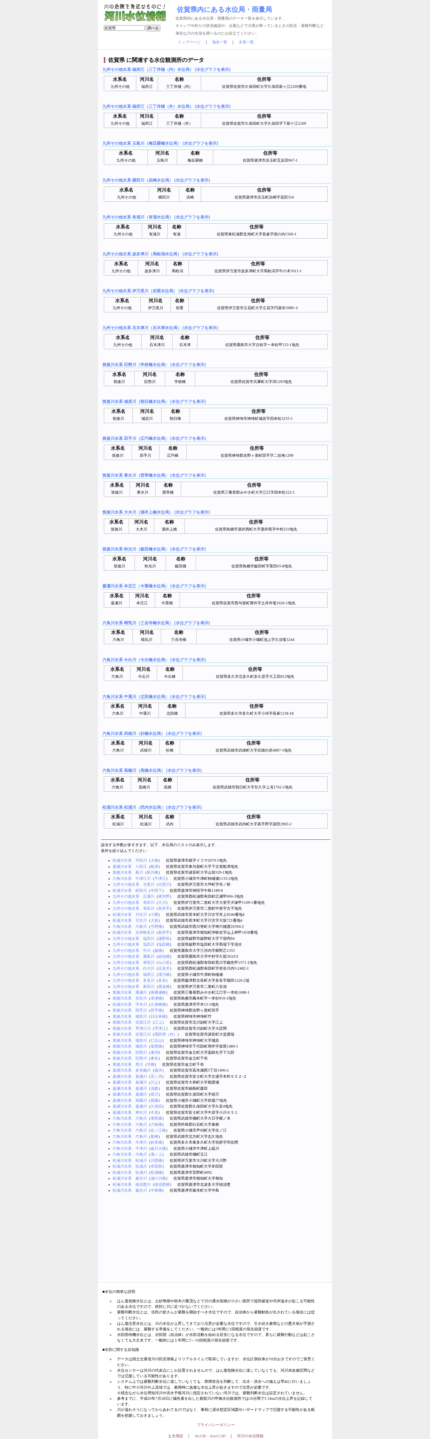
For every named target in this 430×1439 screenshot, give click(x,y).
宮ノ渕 (156, 1076)
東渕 (154, 1052)
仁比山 (156, 1040)
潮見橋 (156, 1118)
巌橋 (158, 951)
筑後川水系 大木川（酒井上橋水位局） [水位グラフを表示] (156, 512)
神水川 (141, 1113)
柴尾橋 (156, 1046)
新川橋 (152, 872)
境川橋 (164, 975)
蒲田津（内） (165, 1034)
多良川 (148, 980)
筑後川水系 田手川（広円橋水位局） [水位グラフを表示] (154, 438)
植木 (158, 1070)
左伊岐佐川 (144, 932)
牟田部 (156, 1166)
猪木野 (164, 896)
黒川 (139, 1064)
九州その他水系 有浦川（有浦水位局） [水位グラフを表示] (156, 217)
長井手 (164, 908)
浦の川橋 (158, 1178)
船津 (154, 867)
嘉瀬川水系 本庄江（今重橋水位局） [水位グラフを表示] (154, 586)
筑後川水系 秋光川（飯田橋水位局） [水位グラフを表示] (154, 549)
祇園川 (141, 1101)
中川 (147, 951)
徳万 (154, 1094)
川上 (154, 1082)
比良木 (164, 968)
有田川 (148, 903)
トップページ (189, 42)
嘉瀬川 (141, 1076)
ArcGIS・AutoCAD (210, 1436)
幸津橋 (156, 998)
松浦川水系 (122, 860)
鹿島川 (148, 956)
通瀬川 (141, 992)
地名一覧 (219, 42)
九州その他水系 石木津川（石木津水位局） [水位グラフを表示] (160, 327)
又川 (162, 903)
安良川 (141, 998)
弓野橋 (156, 927)
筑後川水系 (122, 872)
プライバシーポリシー (216, 1425)
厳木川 (141, 1178)
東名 (154, 1058)
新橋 (154, 1137)
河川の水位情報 (250, 1436)
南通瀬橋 (158, 992)
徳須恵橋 (162, 1185)
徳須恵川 (143, 1185)
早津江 (160, 1028)
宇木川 (141, 1004)
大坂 (154, 920)
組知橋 (164, 956)
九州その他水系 (126, 884)
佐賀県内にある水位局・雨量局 (224, 9)
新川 (139, 872)
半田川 (141, 860)
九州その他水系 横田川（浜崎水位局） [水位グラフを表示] (156, 180)
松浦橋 (156, 1173)
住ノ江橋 (158, 1130)
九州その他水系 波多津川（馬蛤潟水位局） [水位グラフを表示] (160, 253)
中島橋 (156, 1190)
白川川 (148, 968)
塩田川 (148, 939)
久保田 (156, 1106)
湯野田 (164, 939)
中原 (154, 1113)
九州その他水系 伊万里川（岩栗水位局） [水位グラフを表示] (158, 290)
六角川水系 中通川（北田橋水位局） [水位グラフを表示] (154, 696)
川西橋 (156, 1161)
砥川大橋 (158, 1149)
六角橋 (156, 1125)
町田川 (141, 891)
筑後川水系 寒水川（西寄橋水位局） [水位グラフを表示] (154, 475)
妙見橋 (156, 1142)
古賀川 (148, 884)
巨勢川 (141, 1052)
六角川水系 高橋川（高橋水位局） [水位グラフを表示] (152, 770)
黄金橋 (164, 987)
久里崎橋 (158, 1004)
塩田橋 (164, 944)
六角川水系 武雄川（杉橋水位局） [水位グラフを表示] (152, 733)
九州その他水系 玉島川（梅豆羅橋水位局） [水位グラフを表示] (160, 143)
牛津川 (141, 1142)
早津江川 (143, 1028)
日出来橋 (158, 1016)
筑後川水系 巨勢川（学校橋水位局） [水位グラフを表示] (154, 364)
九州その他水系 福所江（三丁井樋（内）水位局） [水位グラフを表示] (166, 69)
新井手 (164, 932)
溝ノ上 (156, 1154)
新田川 (148, 987)
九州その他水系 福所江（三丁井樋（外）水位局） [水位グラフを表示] (166, 106)
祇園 (154, 1101)
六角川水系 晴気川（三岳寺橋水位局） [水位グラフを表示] (156, 622)
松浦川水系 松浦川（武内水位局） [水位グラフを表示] (152, 807)
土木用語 (175, 1436)
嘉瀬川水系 (122, 867)
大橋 (154, 860)
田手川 (141, 1010)
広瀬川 (148, 896)
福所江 (148, 975)
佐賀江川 (143, 1022)
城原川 (141, 1016)
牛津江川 (143, 879)
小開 (154, 915)
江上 (158, 1022)
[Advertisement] (216, 1238)
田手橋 (156, 1010)
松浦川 (141, 1161)
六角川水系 (122, 879)
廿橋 (150, 1064)
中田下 (156, 891)
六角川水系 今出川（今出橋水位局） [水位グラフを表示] (154, 659)
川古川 (141, 915)
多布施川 (143, 1070)
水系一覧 (246, 42)
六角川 (141, 927)
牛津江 (160, 879)
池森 (154, 1088)
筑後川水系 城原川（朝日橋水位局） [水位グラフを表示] (154, 401)
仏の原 (164, 963)
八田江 (141, 867)
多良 (162, 980)
